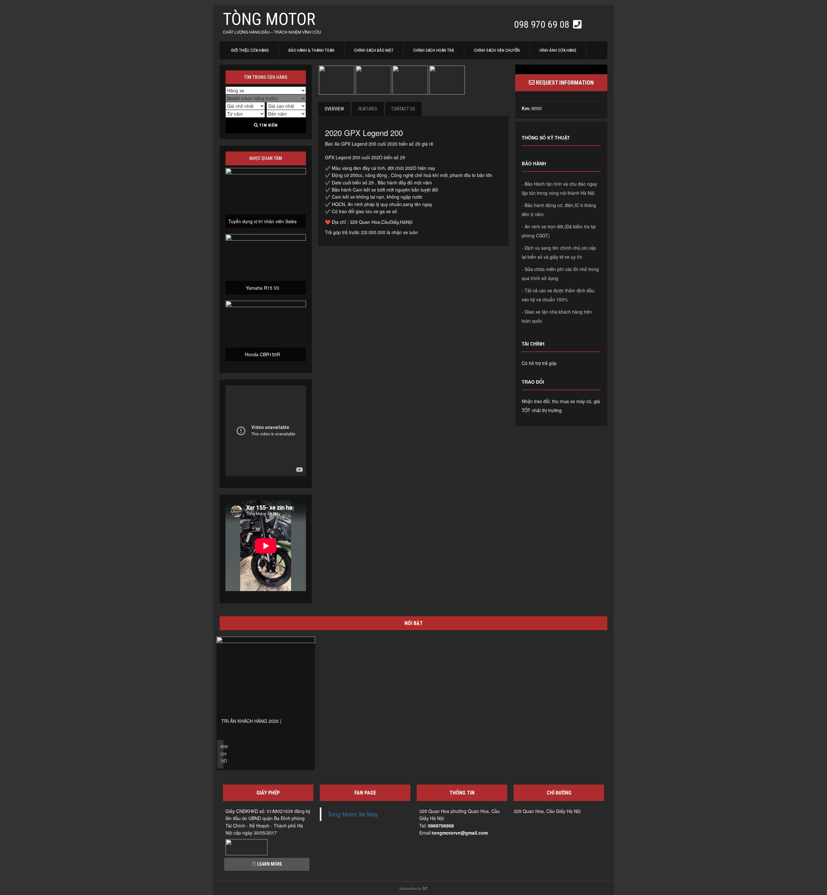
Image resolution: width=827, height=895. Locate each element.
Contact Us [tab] (403, 108)
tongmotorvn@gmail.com (460, 832)
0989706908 (441, 825)
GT (425, 888)
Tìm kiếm (267, 125)
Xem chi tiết (222, 754)
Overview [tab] (334, 108)
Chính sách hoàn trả (433, 50)
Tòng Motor (269, 19)
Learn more (269, 864)
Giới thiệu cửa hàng (250, 50)
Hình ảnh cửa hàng (557, 50)
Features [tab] (367, 108)
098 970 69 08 (542, 24)
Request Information (564, 82)
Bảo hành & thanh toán (311, 50)
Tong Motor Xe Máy (353, 814)
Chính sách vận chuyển (497, 50)
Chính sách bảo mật (373, 50)
